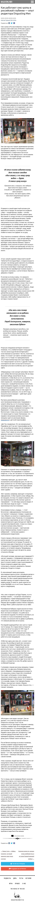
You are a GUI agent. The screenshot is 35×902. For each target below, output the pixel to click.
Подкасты (7, 878)
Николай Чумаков (5, 20)
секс (14, 18)
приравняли (5, 420)
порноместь (17, 590)
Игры (10, 884)
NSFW (2, 18)
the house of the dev (17, 889)
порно (10, 18)
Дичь (15, 878)
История (28, 878)
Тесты (21, 878)
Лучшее (17, 884)
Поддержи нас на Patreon (18, 868)
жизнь (6, 18)
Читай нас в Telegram (18, 863)
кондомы (17, 254)
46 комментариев (19, 835)
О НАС (24, 884)
